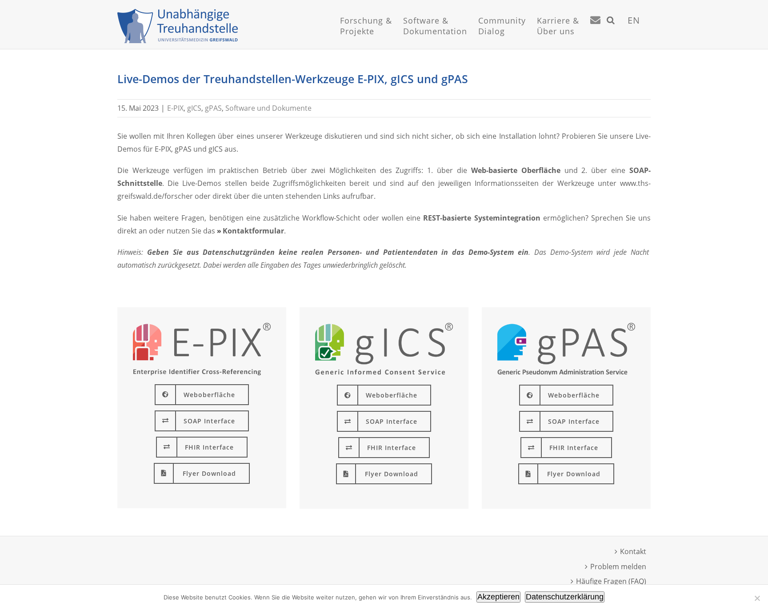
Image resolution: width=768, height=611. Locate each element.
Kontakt (633, 551)
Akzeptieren (498, 596)
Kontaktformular (253, 231)
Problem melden (618, 566)
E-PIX (175, 108)
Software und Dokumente (268, 108)
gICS (194, 108)
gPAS (213, 108)
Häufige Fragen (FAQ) (611, 581)
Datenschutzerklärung (565, 596)
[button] (611, 31)
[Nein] (756, 598)
